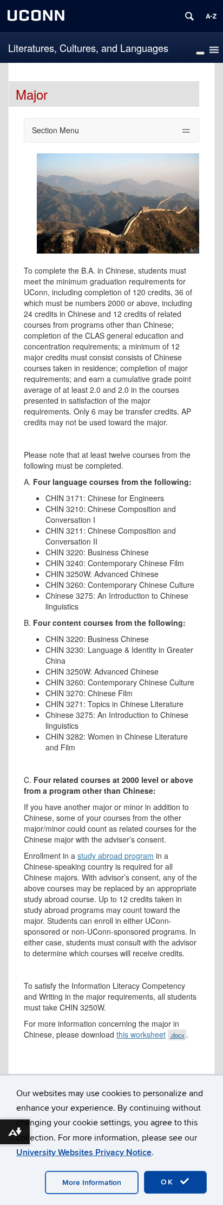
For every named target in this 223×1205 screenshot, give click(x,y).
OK (169, 1182)
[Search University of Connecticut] (189, 16)
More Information (91, 1182)
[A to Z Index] (211, 16)
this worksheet (150, 1034)
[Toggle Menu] (200, 53)
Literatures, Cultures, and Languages (88, 48)
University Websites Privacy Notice (84, 1152)
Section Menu (55, 130)
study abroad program (115, 855)
